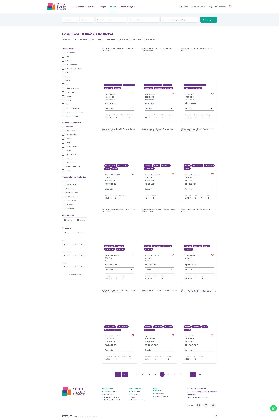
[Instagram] (198, 405)
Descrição (109, 108)
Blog (210, 7)
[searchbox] (107, 20)
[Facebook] (205, 405)
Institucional (183, 7)
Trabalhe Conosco (161, 396)
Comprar (134, 394)
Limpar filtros (75, 274)
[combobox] (111, 20)
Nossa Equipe (109, 394)
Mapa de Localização (111, 397)
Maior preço (96, 39)
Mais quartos (150, 39)
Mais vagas (124, 39)
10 (181, 374)
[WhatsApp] (273, 408)
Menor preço (110, 39)
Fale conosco (220, 7)
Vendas (91, 7)
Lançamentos (78, 7)
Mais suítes (137, 39)
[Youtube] (213, 405)
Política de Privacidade (112, 400)
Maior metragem (81, 39)
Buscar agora (208, 20)
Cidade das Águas (127, 7)
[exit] (215, 416)
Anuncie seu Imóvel (198, 7)
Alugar (133, 397)
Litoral (113, 7)
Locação (102, 7)
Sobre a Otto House (111, 391)
